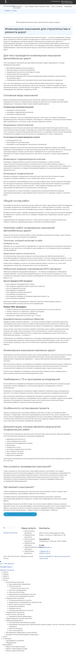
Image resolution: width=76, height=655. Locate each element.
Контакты (42, 6)
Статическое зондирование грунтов (21, 596)
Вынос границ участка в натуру (20, 604)
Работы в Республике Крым (15, 647)
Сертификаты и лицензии (15, 640)
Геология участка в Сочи (20, 588)
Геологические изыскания (15, 582)
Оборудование (11, 642)
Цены (53, 6)
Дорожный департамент (14, 620)
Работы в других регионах (15, 651)
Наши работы (68, 6)
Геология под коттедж (16, 592)
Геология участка (15, 586)
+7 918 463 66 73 (56, 1)
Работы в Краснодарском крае (16, 649)
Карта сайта (43, 558)
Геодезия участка (15, 608)
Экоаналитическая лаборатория (20, 616)
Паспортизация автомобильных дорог (22, 622)
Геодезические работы (17, 606)
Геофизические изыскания (15, 612)
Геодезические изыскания (15, 598)
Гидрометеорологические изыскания (19, 618)
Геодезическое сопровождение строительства (25, 602)
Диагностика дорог (15, 628)
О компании (58, 6)
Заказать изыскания (10, 533)
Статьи (26, 6)
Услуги (47, 6)
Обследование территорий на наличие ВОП (21, 632)
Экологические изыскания (15, 614)
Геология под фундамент (18, 590)
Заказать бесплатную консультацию (20, 514)
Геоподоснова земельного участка (21, 610)
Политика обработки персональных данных (54, 556)
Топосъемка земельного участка (20, 600)
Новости (36, 6)
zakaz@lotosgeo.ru (68, 1)
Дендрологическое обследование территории (22, 634)
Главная (31, 6)
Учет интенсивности (16, 630)
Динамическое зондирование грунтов (22, 594)
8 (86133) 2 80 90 (44, 553)
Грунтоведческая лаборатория (19, 584)
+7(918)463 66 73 (44, 551)
